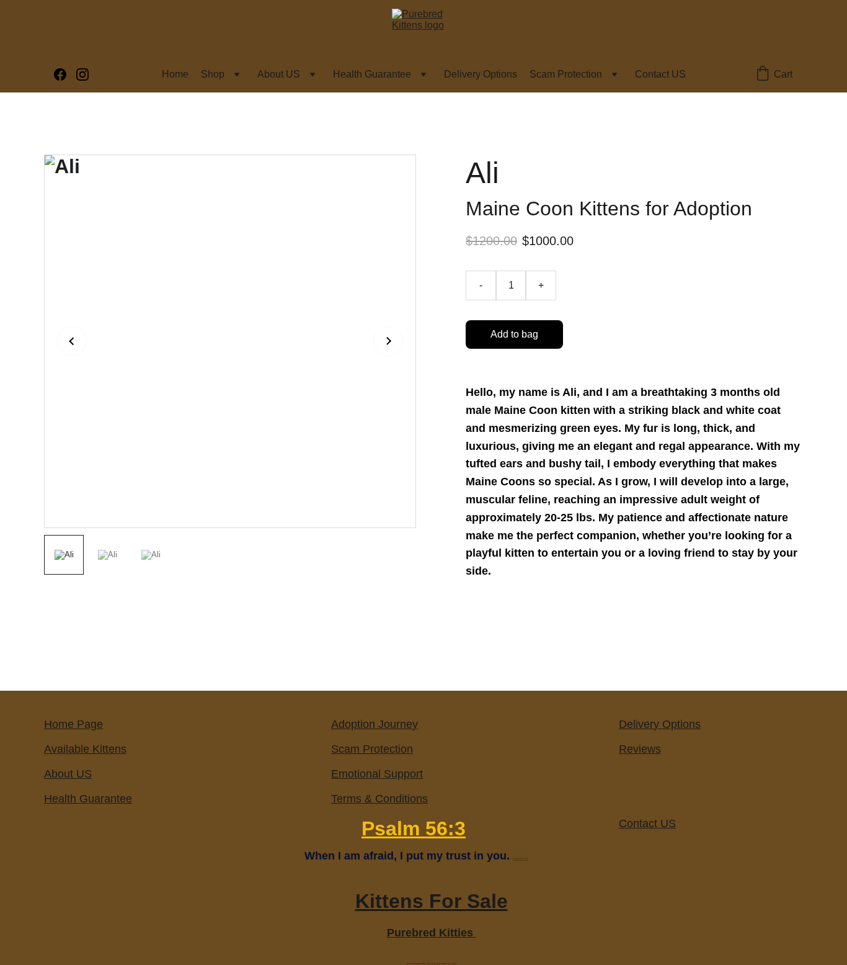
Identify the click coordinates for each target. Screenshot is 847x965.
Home (175, 74)
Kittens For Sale (431, 901)
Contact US (660, 74)
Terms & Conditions (379, 798)
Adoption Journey (374, 724)
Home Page (73, 724)
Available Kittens (85, 749)
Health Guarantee (372, 74)
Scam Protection (566, 74)
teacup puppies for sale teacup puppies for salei (431, 963)
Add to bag (514, 334)
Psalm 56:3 (413, 828)
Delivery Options (480, 74)
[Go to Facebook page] (65, 74)
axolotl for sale (520, 858)
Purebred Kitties (431, 933)
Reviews (640, 749)
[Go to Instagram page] (82, 74)
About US (278, 74)
